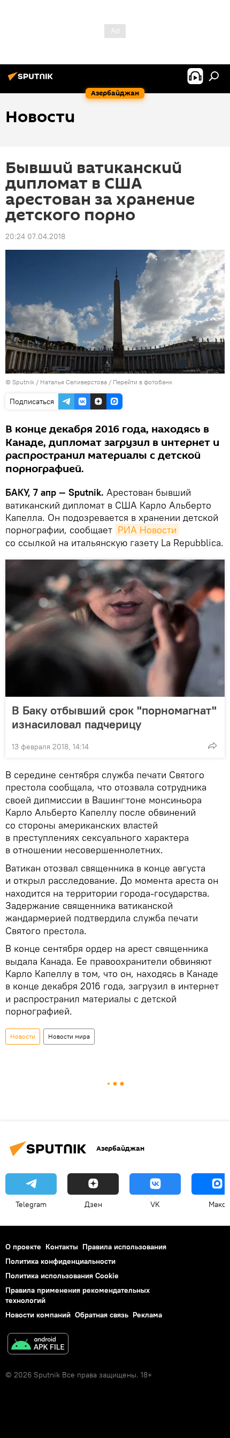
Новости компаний (38, 1315)
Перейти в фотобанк (142, 382)
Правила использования (124, 1246)
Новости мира (69, 1036)
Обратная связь (101, 1315)
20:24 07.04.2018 (35, 236)
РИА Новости (147, 530)
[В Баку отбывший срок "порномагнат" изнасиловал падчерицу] (115, 628)
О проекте (23, 1246)
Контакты (61, 1246)
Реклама (147, 1315)
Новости (22, 1036)
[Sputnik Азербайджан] (32, 80)
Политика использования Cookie (62, 1275)
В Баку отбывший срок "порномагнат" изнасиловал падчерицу (114, 717)
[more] (212, 745)
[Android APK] (38, 1345)
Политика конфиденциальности (60, 1261)
